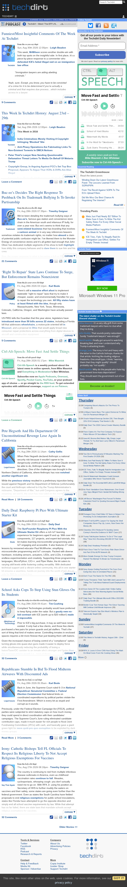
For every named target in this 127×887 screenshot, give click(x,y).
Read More (8, 499)
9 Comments (9, 102)
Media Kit (25, 866)
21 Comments (9, 261)
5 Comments (9, 340)
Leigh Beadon (58, 47)
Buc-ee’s (22, 219)
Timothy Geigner (58, 211)
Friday (84, 645)
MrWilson (34, 52)
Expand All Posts (40, 20)
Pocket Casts (34, 379)
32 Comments (9, 658)
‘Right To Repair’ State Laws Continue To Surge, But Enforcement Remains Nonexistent (37, 274)
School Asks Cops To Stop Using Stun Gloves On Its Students (38, 592)
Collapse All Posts (64, 20)
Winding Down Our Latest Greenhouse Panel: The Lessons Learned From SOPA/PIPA (100, 183)
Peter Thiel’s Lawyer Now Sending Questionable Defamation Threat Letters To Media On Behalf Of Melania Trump (40, 158)
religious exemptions (32, 797)
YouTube (48, 379)
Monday (85, 564)
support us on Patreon (54, 386)
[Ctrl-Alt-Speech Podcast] (102, 77)
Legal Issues (9, 467)
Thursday (86, 400)
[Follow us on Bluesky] (90, 25)
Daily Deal (54, 524)
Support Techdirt (58, 868)
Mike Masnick (56, 360)
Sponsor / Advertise (31, 868)
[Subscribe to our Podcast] (113, 25)
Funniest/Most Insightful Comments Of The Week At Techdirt (38, 36)
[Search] (124, 2)
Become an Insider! (102, 386)
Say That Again (8, 785)
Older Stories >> (68, 827)
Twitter (24, 843)
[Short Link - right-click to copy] (51, 102)
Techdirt (11, 65)
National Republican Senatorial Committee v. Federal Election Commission (46, 690)
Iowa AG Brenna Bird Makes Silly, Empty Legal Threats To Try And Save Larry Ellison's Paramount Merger (104, 440)
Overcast (63, 376)
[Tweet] (65, 102)
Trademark (10, 229)
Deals (12, 542)
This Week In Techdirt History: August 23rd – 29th (35, 115)
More (81, 657)
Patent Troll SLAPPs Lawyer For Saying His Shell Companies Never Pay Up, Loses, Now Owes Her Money (103, 523)
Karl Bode (54, 286)
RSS (23, 848)
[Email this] (56, 102)
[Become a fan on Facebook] (98, 25)
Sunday (84, 619)
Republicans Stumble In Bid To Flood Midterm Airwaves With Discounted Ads (36, 671)
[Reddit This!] (60, 102)
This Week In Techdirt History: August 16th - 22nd (103, 637)
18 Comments (25, 499)
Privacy (54, 848)
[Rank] (83, 216)
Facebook (26, 846)
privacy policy (107, 61)
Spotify (21, 379)
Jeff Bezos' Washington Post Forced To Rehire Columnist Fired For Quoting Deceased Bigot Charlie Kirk (104, 501)
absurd (62, 235)
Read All (119, 205)
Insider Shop (57, 866)
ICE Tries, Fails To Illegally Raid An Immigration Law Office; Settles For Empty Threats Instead (103, 240)
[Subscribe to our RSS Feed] (106, 25)
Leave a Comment (12, 181)
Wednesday (88, 449)
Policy (12, 304)
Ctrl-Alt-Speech (8, 378)
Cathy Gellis (55, 451)
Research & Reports (31, 854)
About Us (55, 843)
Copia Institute (57, 863)
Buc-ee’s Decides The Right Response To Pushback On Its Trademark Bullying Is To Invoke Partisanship (38, 197)
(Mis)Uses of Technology (9, 622)
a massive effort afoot (42, 290)
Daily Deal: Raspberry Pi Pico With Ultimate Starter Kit (35, 512)
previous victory (21, 480)
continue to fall (44, 778)
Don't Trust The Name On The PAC (97, 576)
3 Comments (24, 737)
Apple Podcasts (47, 376)
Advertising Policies (60, 846)
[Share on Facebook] (70, 102)
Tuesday (85, 509)
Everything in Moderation (36, 371)
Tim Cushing (56, 603)
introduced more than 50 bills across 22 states (28, 321)
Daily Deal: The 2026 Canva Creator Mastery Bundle (104, 425)
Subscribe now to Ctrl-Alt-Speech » (102, 162)
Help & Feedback (30, 863)
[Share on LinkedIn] (74, 102)
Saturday (86, 632)
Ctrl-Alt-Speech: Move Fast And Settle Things (35, 351)
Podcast (25, 851)
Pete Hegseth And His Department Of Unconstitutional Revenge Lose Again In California (31, 435)
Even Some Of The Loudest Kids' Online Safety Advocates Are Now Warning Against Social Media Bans (103, 591)
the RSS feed (47, 383)
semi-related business (29, 228)
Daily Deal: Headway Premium (95, 546)
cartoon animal (27, 232)
